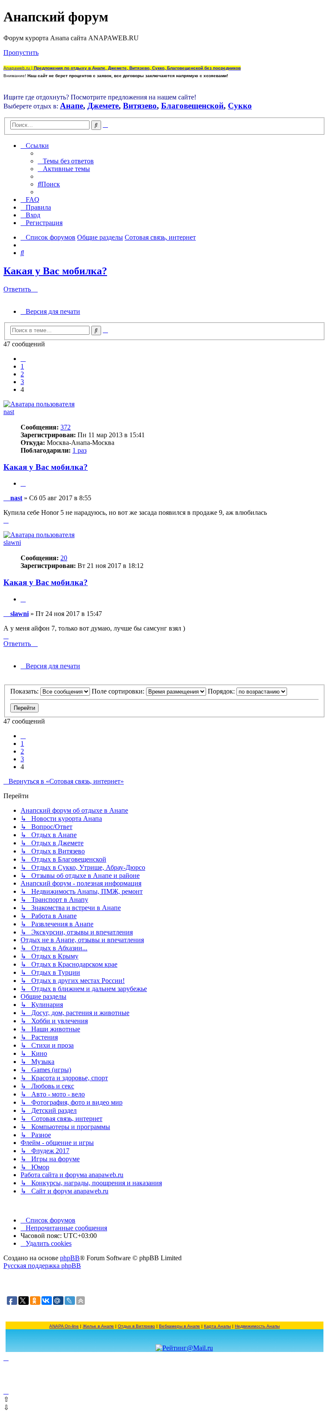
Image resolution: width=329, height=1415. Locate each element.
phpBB (70, 1258)
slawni (12, 542)
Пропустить (21, 52)
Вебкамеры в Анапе (179, 1326)
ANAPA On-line (64, 1326)
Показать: (25, 691)
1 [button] (22, 366)
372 (65, 427)
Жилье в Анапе (98, 1326)
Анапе (71, 105)
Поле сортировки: (119, 691)
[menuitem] (66, 161)
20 (63, 558)
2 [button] (22, 374)
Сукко (240, 105)
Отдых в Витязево (136, 1326)
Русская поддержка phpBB (42, 1265)
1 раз (79, 450)
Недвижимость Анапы (257, 1326)
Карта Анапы (217, 1326)
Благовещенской (192, 105)
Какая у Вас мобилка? (55, 270)
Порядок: (222, 691)
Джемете (103, 105)
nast (8, 411)
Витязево (140, 105)
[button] (23, 358)
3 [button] (22, 381)
